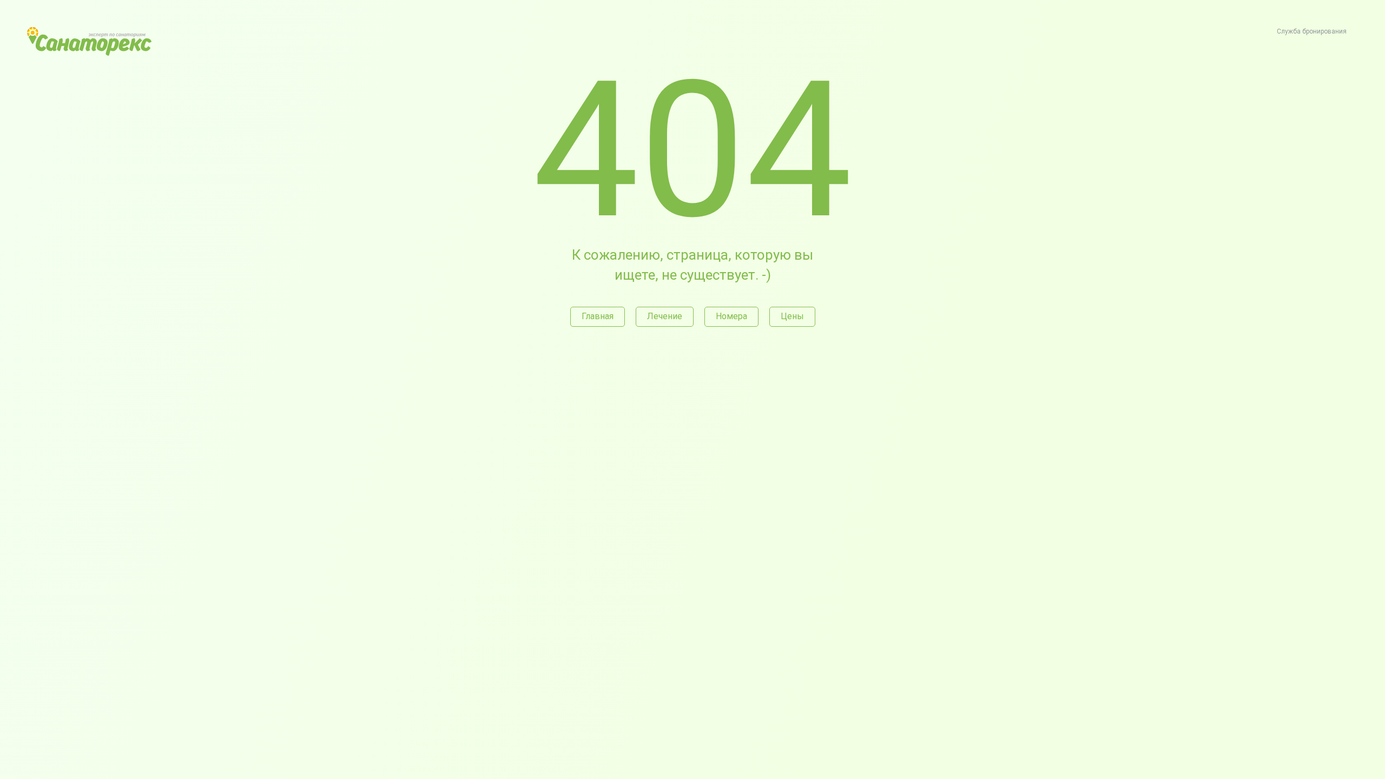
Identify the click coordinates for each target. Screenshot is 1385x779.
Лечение (664, 316)
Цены (792, 316)
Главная (598, 316)
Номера (731, 316)
